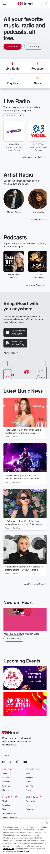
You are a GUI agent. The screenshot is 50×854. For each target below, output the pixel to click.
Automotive (30, 801)
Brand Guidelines (9, 813)
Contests (29, 785)
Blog (4, 809)
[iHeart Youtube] (25, 762)
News (28, 773)
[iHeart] (25, 4)
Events (28, 781)
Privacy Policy (23, 851)
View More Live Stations (33, 157)
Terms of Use (8, 848)
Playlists (5, 790)
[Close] (47, 823)
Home (28, 805)
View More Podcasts (35, 285)
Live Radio (6, 777)
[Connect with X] (10, 762)
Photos (28, 790)
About (4, 801)
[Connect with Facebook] (3, 762)
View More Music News (34, 584)
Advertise (6, 805)
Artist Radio (7, 785)
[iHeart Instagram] (17, 762)
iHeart (4, 773)
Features (29, 777)
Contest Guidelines (9, 817)
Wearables (30, 809)
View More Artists (36, 219)
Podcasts (6, 781)
